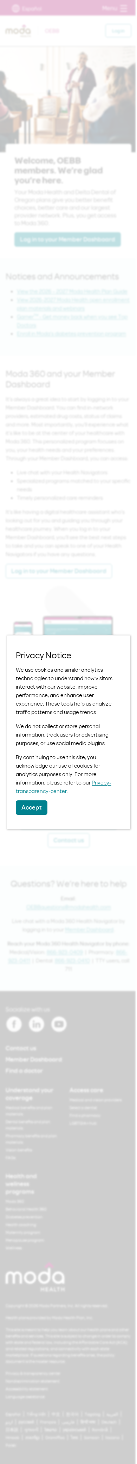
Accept (31, 807)
